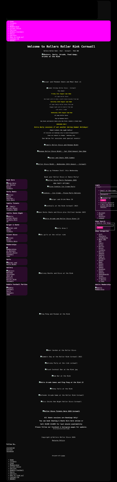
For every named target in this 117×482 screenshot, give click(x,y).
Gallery (13, 35)
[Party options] (61, 186)
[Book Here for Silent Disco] (11, 241)
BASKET (13, 40)
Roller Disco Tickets (102, 248)
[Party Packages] (61, 180)
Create (63, 455)
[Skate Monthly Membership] (100, 289)
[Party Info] (11, 200)
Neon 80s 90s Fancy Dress (102, 242)
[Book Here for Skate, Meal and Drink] (61, 158)
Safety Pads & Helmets (102, 257)
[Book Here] (11, 188)
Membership (14, 26)
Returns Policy (58, 440)
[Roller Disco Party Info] (61, 193)
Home (12, 21)
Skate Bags (101, 261)
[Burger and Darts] (11, 264)
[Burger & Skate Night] (11, 231)
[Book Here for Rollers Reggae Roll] (61, 151)
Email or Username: (108, 190)
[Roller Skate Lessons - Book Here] (61, 219)
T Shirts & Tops (102, 280)
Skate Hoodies (102, 268)
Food (12, 25)
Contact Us (14, 39)
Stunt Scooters (102, 277)
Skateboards (104, 274)
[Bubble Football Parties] (11, 294)
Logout (101, 218)
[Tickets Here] (61, 411)
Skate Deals (101, 265)
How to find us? (17, 37)
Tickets (13, 23)
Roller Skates (101, 252)
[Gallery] (11, 281)
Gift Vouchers (102, 235)
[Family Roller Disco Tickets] (11, 210)
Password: (104, 194)
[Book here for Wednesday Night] (61, 164)
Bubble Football (17, 32)
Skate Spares (101, 271)
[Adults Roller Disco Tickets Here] (11, 221)
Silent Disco (15, 28)
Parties (13, 30)
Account (102, 213)
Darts (12, 33)
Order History (102, 215)
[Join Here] (11, 256)
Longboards (103, 238)
